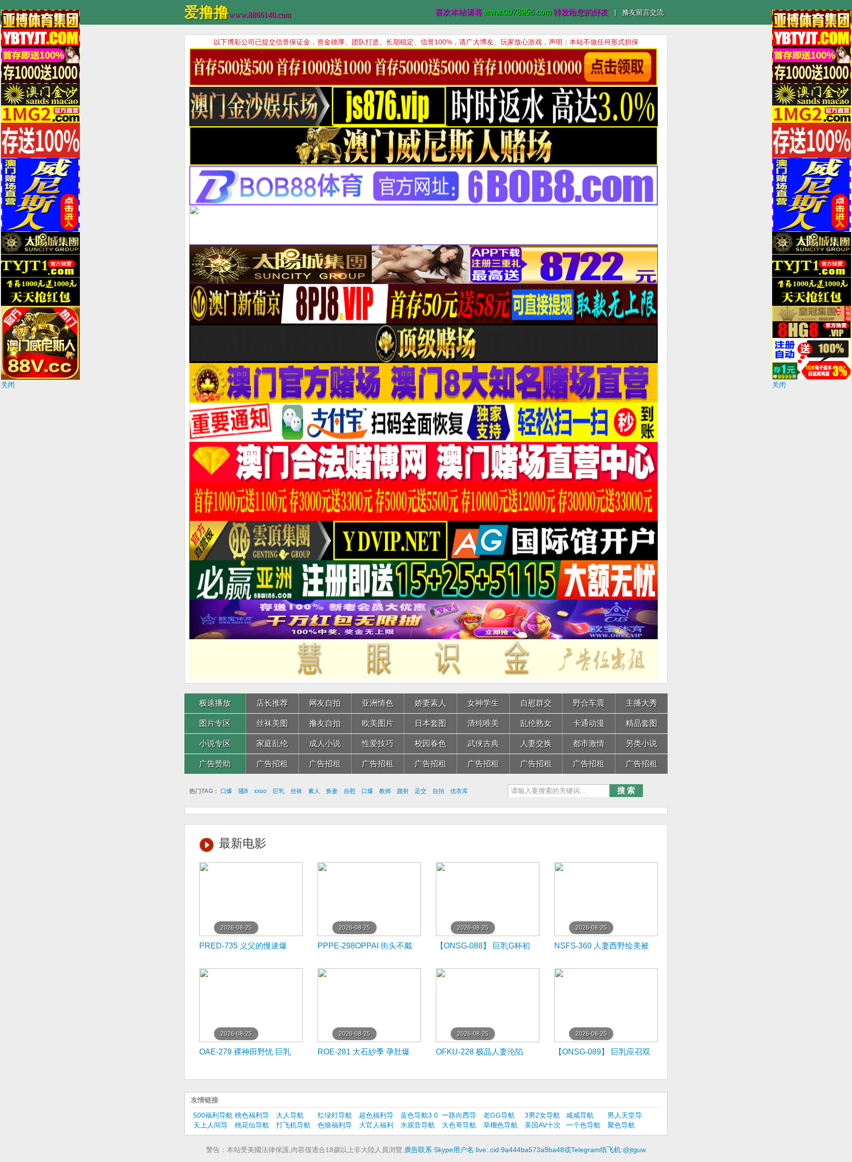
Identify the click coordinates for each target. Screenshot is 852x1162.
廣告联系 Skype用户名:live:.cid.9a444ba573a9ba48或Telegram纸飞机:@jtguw (525, 1150)
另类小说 (641, 743)
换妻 (332, 791)
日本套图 (430, 723)
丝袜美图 (272, 723)
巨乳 (278, 791)
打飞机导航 (293, 1125)
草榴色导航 (500, 1125)
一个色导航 (583, 1125)
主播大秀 (641, 703)
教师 (385, 791)
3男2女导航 (542, 1115)
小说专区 (215, 743)
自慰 (349, 791)
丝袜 (296, 791)
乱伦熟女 (536, 723)
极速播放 (215, 703)
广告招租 (272, 764)
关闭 (8, 385)
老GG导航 (499, 1115)
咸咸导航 (580, 1115)
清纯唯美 (483, 723)
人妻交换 (536, 743)
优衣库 (459, 791)
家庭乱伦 (272, 743)
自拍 (438, 791)
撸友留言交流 (643, 12)
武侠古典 (483, 743)
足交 (420, 791)
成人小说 (325, 743)
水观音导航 (417, 1125)
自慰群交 (536, 703)
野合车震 (588, 703)
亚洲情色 (377, 703)
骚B (243, 791)
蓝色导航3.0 (419, 1115)
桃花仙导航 (252, 1125)
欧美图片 (377, 723)
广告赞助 (215, 764)
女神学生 (483, 703)
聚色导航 (621, 1125)
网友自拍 (325, 703)
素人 (314, 791)
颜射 (403, 791)
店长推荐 (272, 703)
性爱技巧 (377, 743)
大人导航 (290, 1115)
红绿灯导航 (335, 1115)
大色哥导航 (459, 1125)
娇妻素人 (430, 703)
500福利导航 (213, 1115)
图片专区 (215, 723)
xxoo (260, 791)
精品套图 (641, 723)
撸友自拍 (325, 723)
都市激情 (588, 743)
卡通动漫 (588, 723)
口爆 (226, 791)
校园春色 (430, 743)
